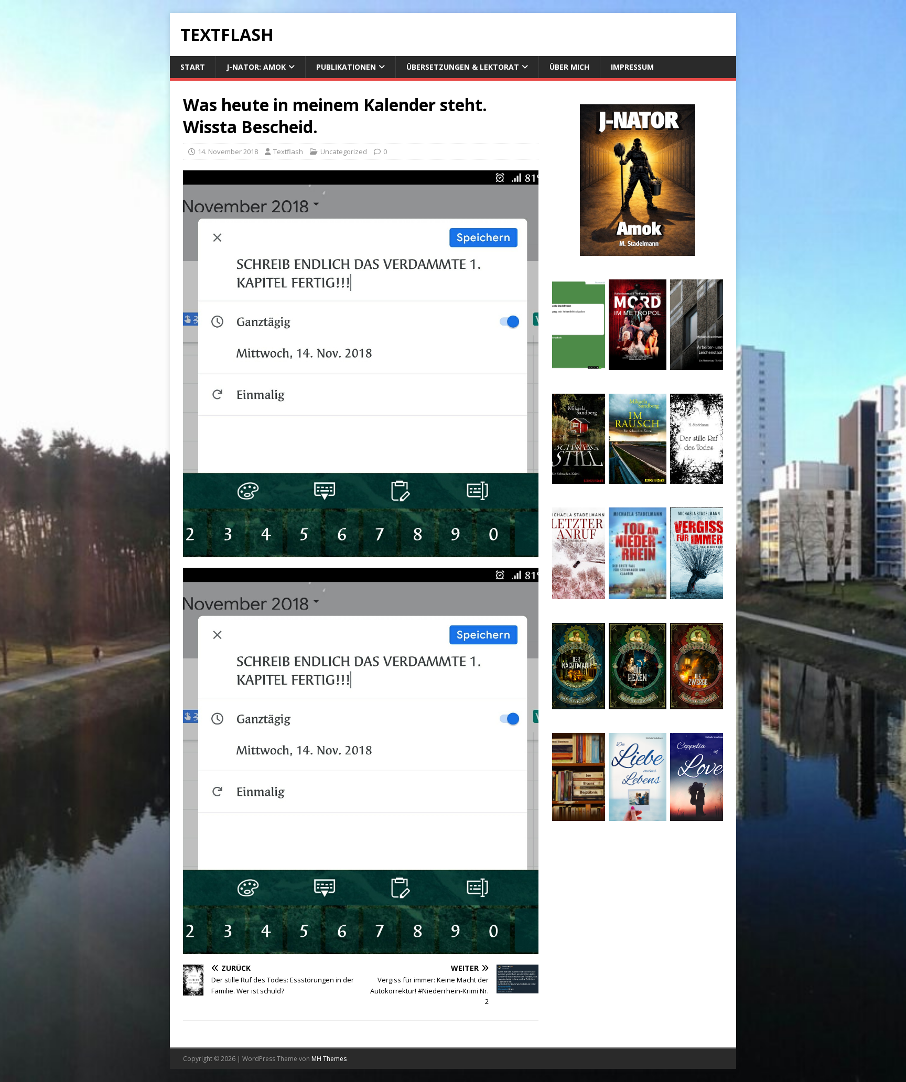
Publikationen (346, 67)
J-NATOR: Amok (256, 67)
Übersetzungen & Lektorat (462, 67)
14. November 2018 (228, 151)
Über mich (569, 67)
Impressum (632, 67)
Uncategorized (343, 151)
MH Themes (329, 1058)
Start (192, 67)
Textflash (288, 151)
